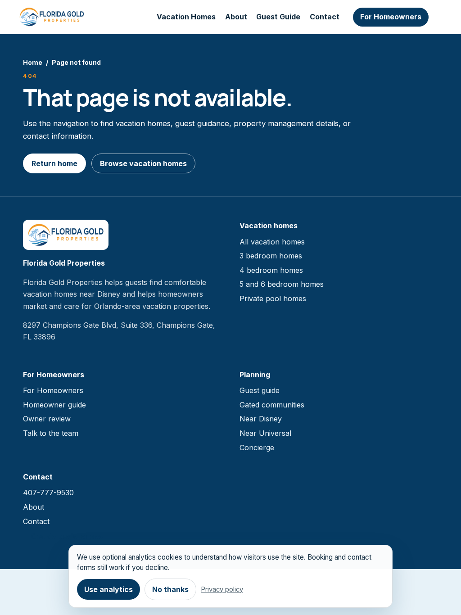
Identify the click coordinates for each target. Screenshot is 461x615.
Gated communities (272, 404)
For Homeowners (390, 16)
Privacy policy (222, 589)
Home (32, 62)
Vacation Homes (186, 16)
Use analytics (108, 589)
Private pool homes (273, 298)
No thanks (170, 589)
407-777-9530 (48, 492)
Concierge (257, 447)
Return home (54, 163)
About (236, 16)
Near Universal (265, 433)
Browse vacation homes (143, 163)
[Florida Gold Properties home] (51, 17)
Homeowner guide (54, 404)
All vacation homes (272, 241)
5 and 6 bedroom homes (282, 284)
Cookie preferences (67, 536)
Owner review (47, 418)
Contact (324, 16)
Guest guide (260, 390)
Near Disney (261, 418)
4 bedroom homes (271, 270)
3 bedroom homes (271, 255)
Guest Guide (278, 16)
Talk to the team (50, 433)
